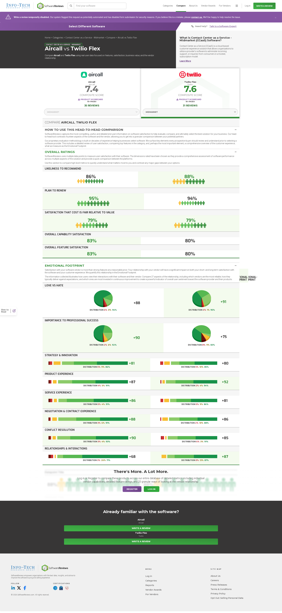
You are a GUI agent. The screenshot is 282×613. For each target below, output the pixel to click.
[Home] (50, 5)
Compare (181, 6)
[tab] (141, 130)
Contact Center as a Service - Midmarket (85, 37)
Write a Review (264, 6)
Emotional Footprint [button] (64, 265)
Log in (148, 576)
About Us (193, 6)
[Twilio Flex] (190, 75)
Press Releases (219, 584)
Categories (168, 6)
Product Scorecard (92, 99)
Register (132, 489)
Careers (215, 580)
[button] (141, 130)
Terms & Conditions (221, 589)
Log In (151, 489)
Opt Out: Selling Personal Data (227, 598)
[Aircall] (92, 75)
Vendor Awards (208, 6)
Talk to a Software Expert (222, 26)
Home (48, 37)
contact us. (197, 17)
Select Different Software (87, 26)
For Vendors (225, 6)
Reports (149, 585)
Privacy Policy (218, 593)
